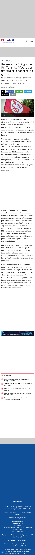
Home (4, 61)
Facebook (10, 91)
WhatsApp (19, 91)
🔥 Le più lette (6, 375)
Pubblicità (17, 501)
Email (13, 94)
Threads (6, 94)
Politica (9, 61)
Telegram (28, 91)
